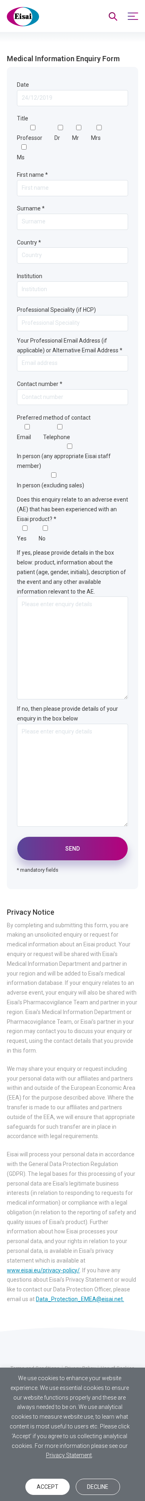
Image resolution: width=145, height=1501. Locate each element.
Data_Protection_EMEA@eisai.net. (80, 1299)
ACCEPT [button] (47, 1487)
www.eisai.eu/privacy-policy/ (43, 1270)
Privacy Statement (69, 1455)
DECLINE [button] (97, 1487)
